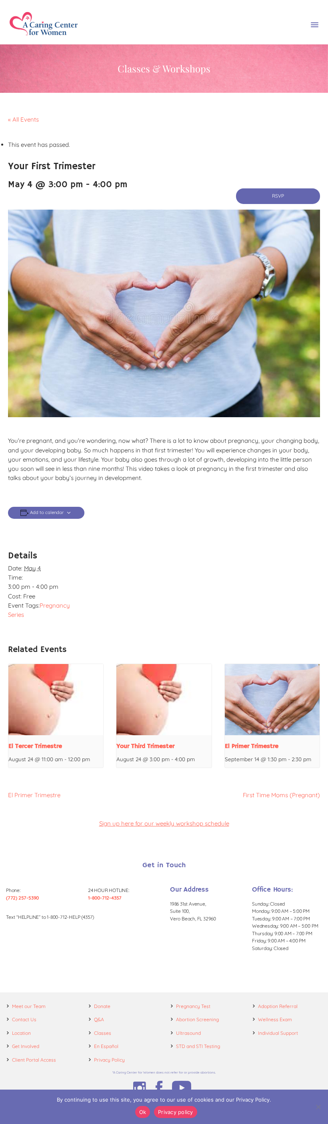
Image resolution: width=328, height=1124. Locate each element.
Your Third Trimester (145, 746)
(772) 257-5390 (22, 898)
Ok (142, 1112)
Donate (102, 1006)
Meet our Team (29, 1006)
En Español (106, 1046)
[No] (318, 1107)
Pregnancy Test (193, 1006)
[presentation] (55, 699)
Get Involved (25, 1046)
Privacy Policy (109, 1060)
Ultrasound (188, 1033)
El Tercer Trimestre (35, 746)
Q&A (99, 1019)
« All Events (23, 119)
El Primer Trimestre (251, 746)
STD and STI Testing (198, 1046)
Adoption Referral (278, 1006)
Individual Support (278, 1033)
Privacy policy (175, 1112)
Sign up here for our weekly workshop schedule (164, 823)
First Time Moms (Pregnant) (281, 795)
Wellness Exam (275, 1019)
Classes (102, 1033)
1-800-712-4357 (105, 898)
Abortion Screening (197, 1019)
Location (21, 1033)
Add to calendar (47, 512)
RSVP (278, 196)
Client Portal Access (34, 1060)
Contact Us (24, 1019)
